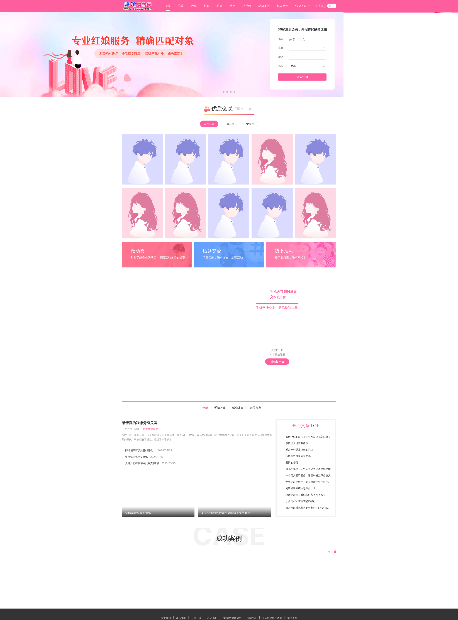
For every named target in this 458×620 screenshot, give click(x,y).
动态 (232, 6)
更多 (331, 551)
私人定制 (282, 6)
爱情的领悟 (292, 462)
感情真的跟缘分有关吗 (139, 423)
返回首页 (292, 617)
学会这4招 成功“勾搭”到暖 (300, 501)
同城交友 (252, 617)
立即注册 (302, 76)
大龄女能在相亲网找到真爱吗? (142, 463)
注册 (331, 6)
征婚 (206, 6)
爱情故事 (220, 408)
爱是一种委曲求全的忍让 (299, 449)
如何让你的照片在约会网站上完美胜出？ (227, 513)
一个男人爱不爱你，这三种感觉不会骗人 (308, 475)
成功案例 (264, 6)
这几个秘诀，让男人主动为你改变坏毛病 (308, 468)
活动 (194, 6)
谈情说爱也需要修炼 (136, 456)
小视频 (246, 6)
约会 (219, 6)
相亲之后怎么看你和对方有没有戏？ (306, 494)
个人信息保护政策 (272, 617)
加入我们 (181, 617)
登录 (320, 6)
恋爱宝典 (255, 408)
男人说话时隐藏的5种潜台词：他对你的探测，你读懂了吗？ (319, 507)
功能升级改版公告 (232, 617)
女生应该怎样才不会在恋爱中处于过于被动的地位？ (314, 481)
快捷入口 (301, 6)
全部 (205, 408)
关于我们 (166, 617)
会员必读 (196, 617)
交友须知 (211, 617)
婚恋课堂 (237, 408)
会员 (181, 6)
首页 (168, 6)
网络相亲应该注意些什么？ (140, 450)
